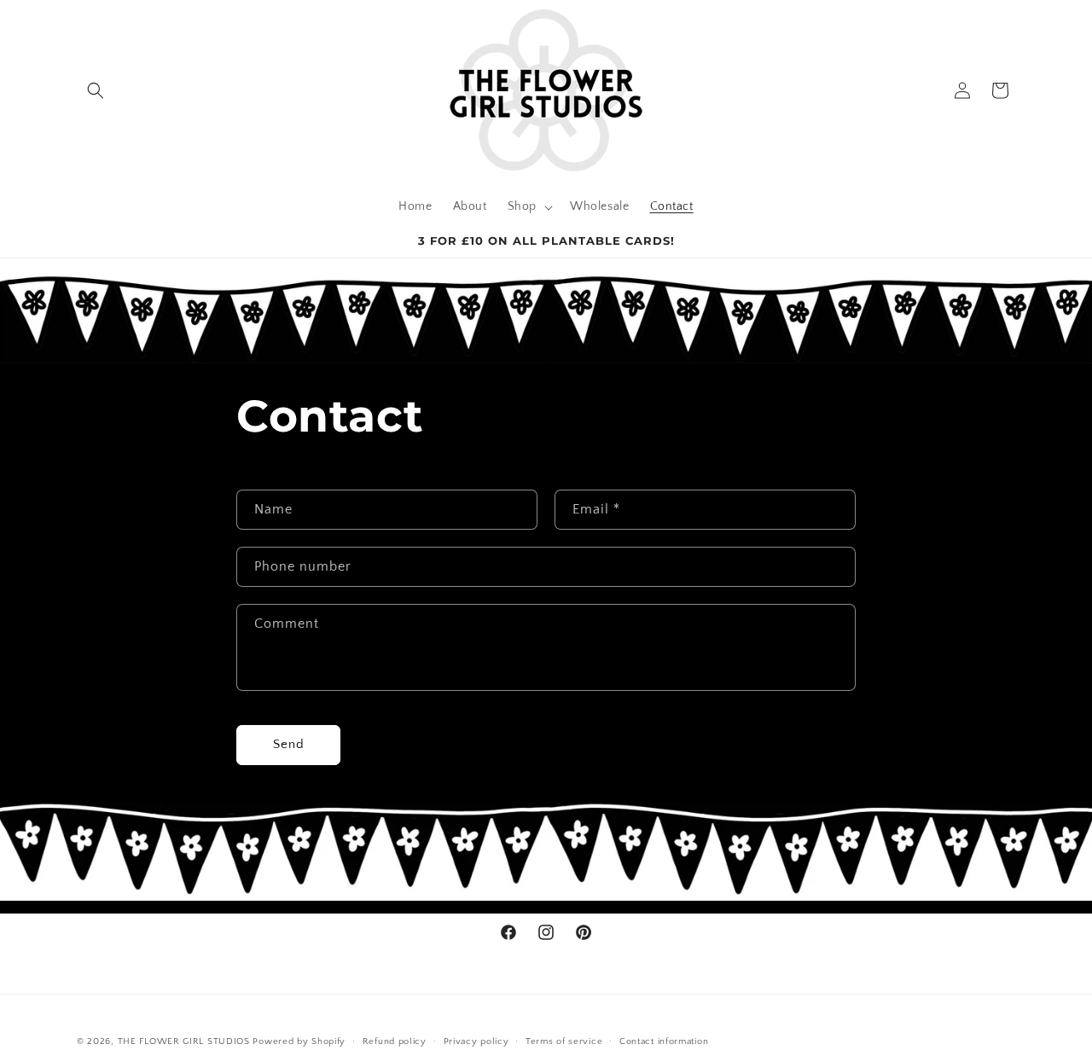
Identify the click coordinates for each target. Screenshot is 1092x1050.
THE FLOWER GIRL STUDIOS (184, 1041)
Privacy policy (476, 1040)
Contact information (663, 1040)
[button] (95, 90)
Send (289, 744)
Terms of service (564, 1040)
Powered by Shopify (299, 1041)
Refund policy (395, 1040)
